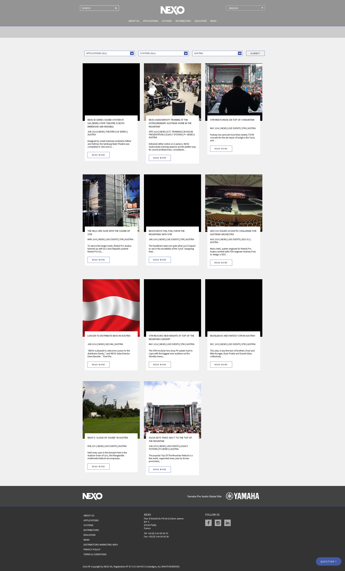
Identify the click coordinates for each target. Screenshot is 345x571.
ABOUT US (133, 20)
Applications (150, 20)
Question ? (329, 561)
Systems (167, 20)
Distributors (183, 20)
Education (201, 20)
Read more (98, 155)
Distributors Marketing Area (101, 544)
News (213, 20)
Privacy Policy (92, 549)
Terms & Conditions (95, 554)
